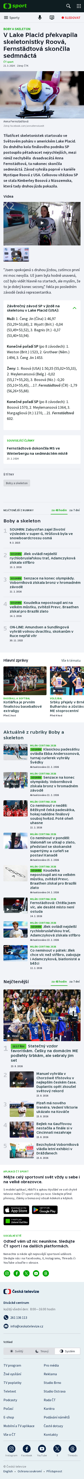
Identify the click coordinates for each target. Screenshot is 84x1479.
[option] (16, 1351)
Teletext (9, 1391)
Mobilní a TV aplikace (18, 1426)
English (8, 1471)
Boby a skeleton (16, 29)
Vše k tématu (71, 660)
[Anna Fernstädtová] (42, 94)
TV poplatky (12, 1382)
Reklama (50, 1374)
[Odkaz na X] (26, 1273)
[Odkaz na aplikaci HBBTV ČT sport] (16, 1221)
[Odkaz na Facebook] (16, 1273)
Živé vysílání (12, 1374)
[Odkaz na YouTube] (36, 1273)
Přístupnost (54, 1471)
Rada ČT (50, 1400)
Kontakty (51, 1434)
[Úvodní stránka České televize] (21, 1291)
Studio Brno (52, 1382)
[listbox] (42, 1351)
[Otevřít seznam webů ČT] (79, 6)
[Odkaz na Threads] (45, 1273)
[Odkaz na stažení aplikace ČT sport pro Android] (45, 1209)
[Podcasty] (40, 17)
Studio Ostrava (54, 1391)
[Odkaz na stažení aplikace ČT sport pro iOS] (16, 1209)
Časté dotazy (53, 1426)
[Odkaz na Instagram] (7, 1273)
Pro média (51, 1365)
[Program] (52, 17)
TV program (12, 1365)
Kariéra (49, 1408)
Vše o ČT (9, 1434)
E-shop (8, 1417)
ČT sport (8, 61)
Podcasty (10, 1400)
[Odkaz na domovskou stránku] (21, 6)
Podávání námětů (57, 1417)
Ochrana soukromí (30, 1471)
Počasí (8, 1408)
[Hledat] (68, 6)
